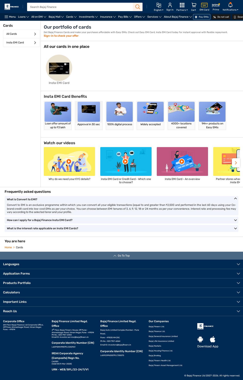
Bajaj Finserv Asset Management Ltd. (166, 365)
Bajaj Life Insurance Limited (161, 341)
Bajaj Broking (155, 355)
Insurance (108, 18)
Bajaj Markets (155, 346)
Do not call (223, 17)
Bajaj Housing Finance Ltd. (161, 351)
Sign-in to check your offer (61, 35)
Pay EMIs (203, 17)
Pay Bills (125, 18)
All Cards (11, 34)
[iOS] (213, 339)
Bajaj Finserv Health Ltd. (160, 360)
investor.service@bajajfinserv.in (74, 337)
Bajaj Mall (57, 18)
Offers (140, 18)
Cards (72, 18)
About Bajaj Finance (178, 18)
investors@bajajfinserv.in (119, 345)
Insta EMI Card (15, 42)
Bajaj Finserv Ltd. (157, 326)
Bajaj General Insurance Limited (163, 336)
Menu (12, 16)
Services (155, 18)
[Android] (200, 339)
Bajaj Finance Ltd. (157, 331)
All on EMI (39, 18)
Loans (24, 18)
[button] (236, 162)
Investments (89, 18)
